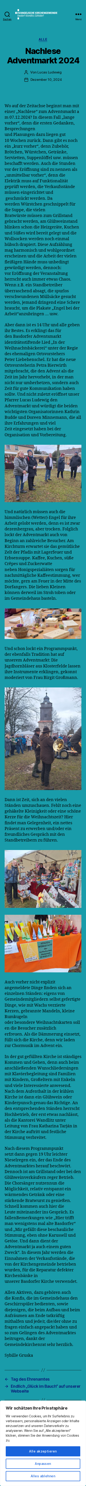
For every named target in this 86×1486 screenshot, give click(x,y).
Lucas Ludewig (49, 72)
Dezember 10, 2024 (46, 79)
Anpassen (43, 1464)
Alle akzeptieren (43, 1451)
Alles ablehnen (43, 1476)
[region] (43, 1443)
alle (43, 39)
